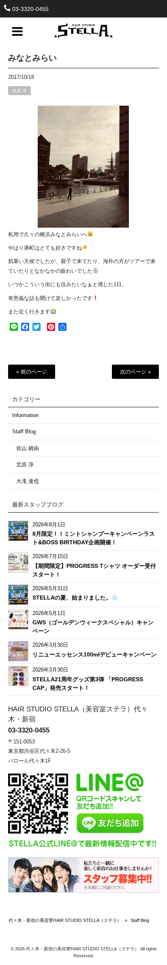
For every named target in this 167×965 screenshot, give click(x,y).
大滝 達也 (27, 481)
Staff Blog (24, 431)
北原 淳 (19, 90)
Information (25, 415)
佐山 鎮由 (27, 448)
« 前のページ (31, 372)
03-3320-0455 (30, 9)
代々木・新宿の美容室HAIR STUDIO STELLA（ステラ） (65, 920)
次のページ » (135, 372)
